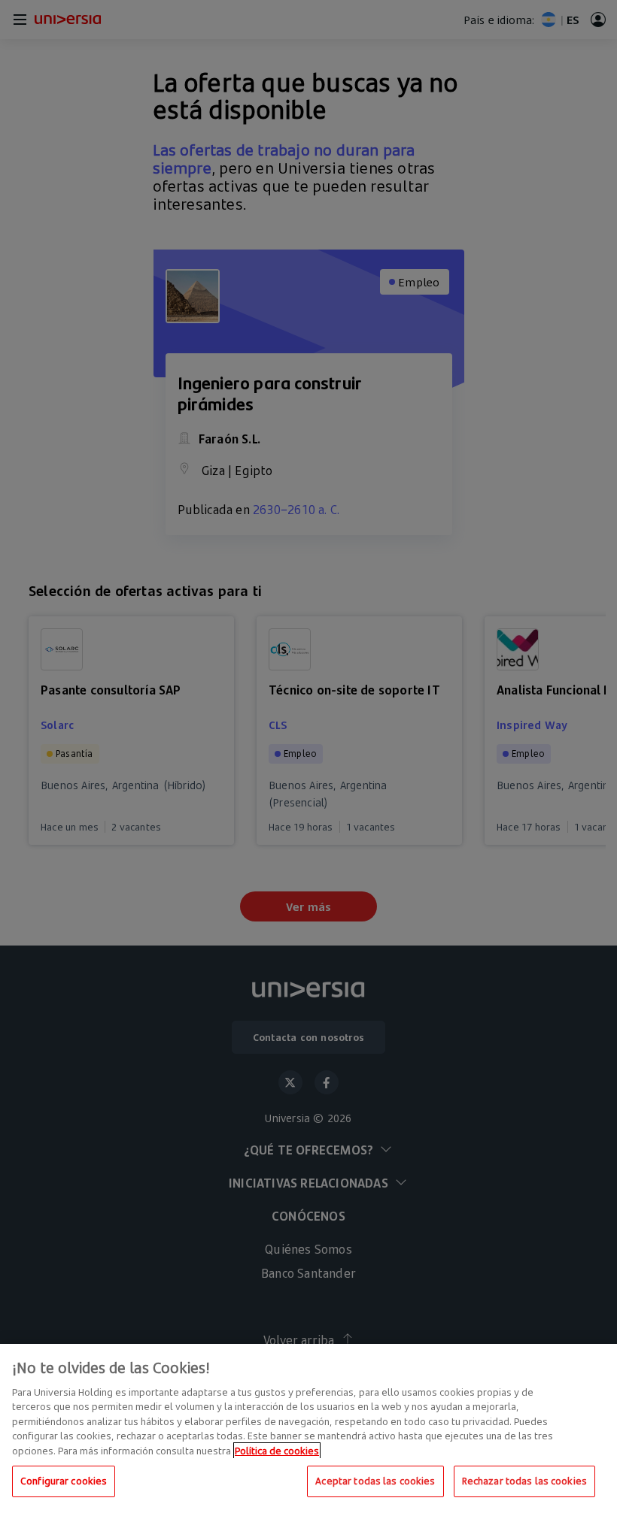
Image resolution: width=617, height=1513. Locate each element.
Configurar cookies (63, 1480)
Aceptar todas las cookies (375, 1480)
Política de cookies (277, 1450)
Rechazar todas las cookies (524, 1480)
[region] (308, 1428)
